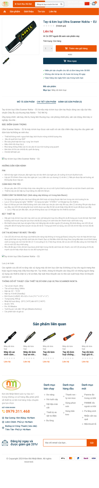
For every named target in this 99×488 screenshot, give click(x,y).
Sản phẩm (15, 11)
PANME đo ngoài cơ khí (90, 405)
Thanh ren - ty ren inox (71, 396)
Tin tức (41, 11)
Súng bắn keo (70, 413)
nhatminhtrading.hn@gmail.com (74, 5)
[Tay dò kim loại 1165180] (49, 337)
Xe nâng (50, 394)
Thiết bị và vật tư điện (51, 414)
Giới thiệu (29, 11)
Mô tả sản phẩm (26, 102)
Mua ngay (72, 61)
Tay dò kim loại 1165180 (49, 353)
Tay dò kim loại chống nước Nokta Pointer (68, 353)
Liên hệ (53, 11)
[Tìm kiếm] (61, 4)
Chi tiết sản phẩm (46, 102)
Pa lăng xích (90, 411)
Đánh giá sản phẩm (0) (70, 102)
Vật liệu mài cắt (52, 406)
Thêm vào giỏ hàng (78, 48)
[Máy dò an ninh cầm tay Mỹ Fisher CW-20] (10, 337)
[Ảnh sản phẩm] (20, 36)
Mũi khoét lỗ (90, 424)
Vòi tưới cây (52, 399)
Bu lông (50, 420)
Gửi (91, 442)
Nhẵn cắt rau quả (90, 417)
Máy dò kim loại (59, 90)
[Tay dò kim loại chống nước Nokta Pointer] (69, 337)
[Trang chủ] (5, 4)
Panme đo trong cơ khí (90, 396)
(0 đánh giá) (61, 26)
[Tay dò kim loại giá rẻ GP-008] (88, 337)
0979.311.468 (74, 2)
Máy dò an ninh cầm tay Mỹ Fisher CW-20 (9, 353)
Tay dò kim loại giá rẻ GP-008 (88, 353)
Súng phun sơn (70, 405)
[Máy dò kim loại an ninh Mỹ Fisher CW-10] (30, 337)
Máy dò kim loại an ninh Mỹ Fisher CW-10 (29, 353)
